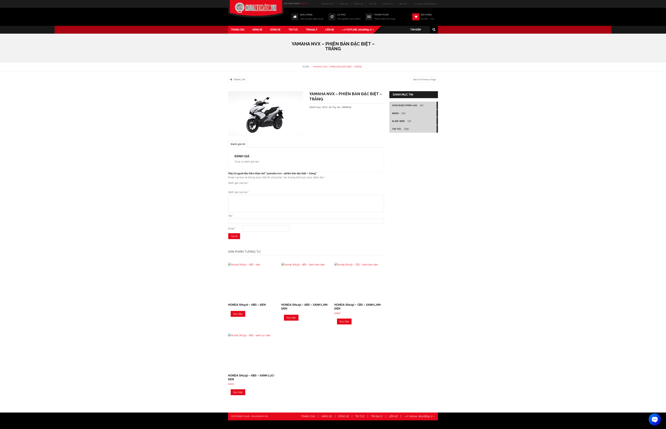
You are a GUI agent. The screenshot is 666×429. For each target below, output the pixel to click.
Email (232, 228)
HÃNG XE (343, 4)
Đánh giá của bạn (238, 183)
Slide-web (398, 121)
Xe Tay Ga (334, 107)
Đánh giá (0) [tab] (238, 144)
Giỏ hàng (426, 14)
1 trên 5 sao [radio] (229, 187)
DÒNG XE (358, 4)
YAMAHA (346, 107)
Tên (231, 215)
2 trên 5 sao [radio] (231, 187)
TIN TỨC (373, 4)
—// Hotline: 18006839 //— (425, 4)
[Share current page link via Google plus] (238, 74)
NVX (324, 107)
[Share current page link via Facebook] (230, 74)
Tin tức (396, 129)
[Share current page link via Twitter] (234, 74)
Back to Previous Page (424, 79)
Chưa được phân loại (404, 105)
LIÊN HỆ (402, 4)
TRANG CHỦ (327, 4)
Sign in (304, 3)
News (395, 113)
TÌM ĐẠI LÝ (387, 4)
